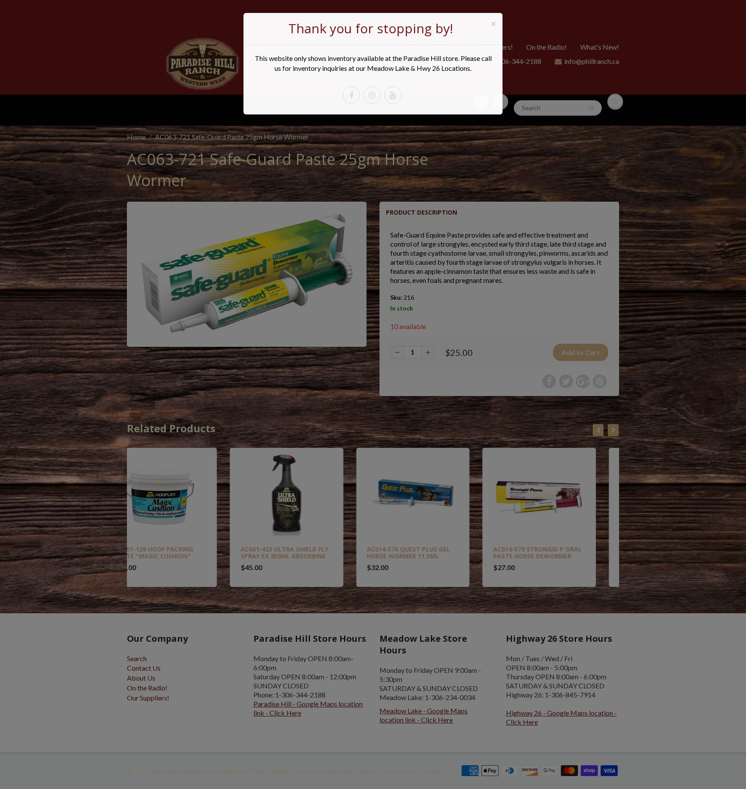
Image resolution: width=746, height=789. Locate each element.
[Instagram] (372, 95)
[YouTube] (392, 95)
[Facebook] (351, 95)
